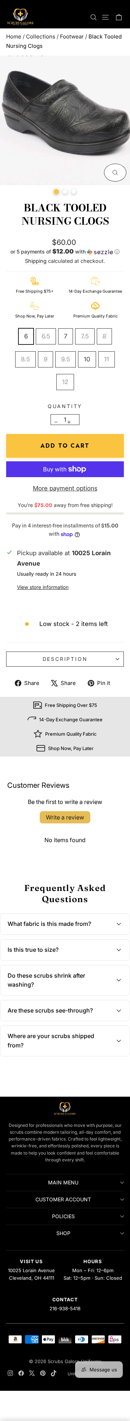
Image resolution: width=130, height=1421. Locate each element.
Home (13, 36)
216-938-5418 (65, 1308)
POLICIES (63, 1216)
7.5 (85, 336)
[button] (65, 252)
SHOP (63, 1233)
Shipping (36, 261)
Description (65, 659)
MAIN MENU (63, 1182)
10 (87, 359)
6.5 (46, 336)
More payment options (65, 488)
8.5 (25, 359)
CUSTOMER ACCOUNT (63, 1199)
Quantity (65, 406)
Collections (40, 36)
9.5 (65, 359)
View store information (43, 587)
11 (106, 359)
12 (65, 381)
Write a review (65, 817)
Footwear (72, 36)
